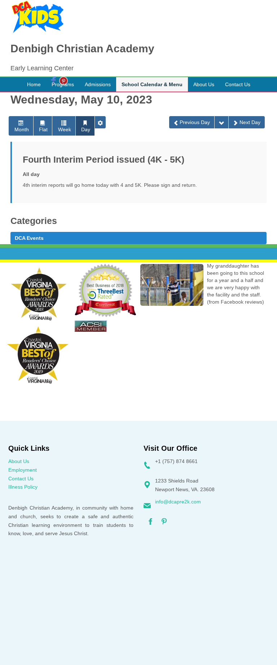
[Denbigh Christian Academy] (37, 17)
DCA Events (29, 238)
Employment (22, 470)
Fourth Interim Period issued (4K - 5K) (103, 159)
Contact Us (21, 478)
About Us (18, 461)
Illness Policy (23, 487)
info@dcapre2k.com (178, 502)
